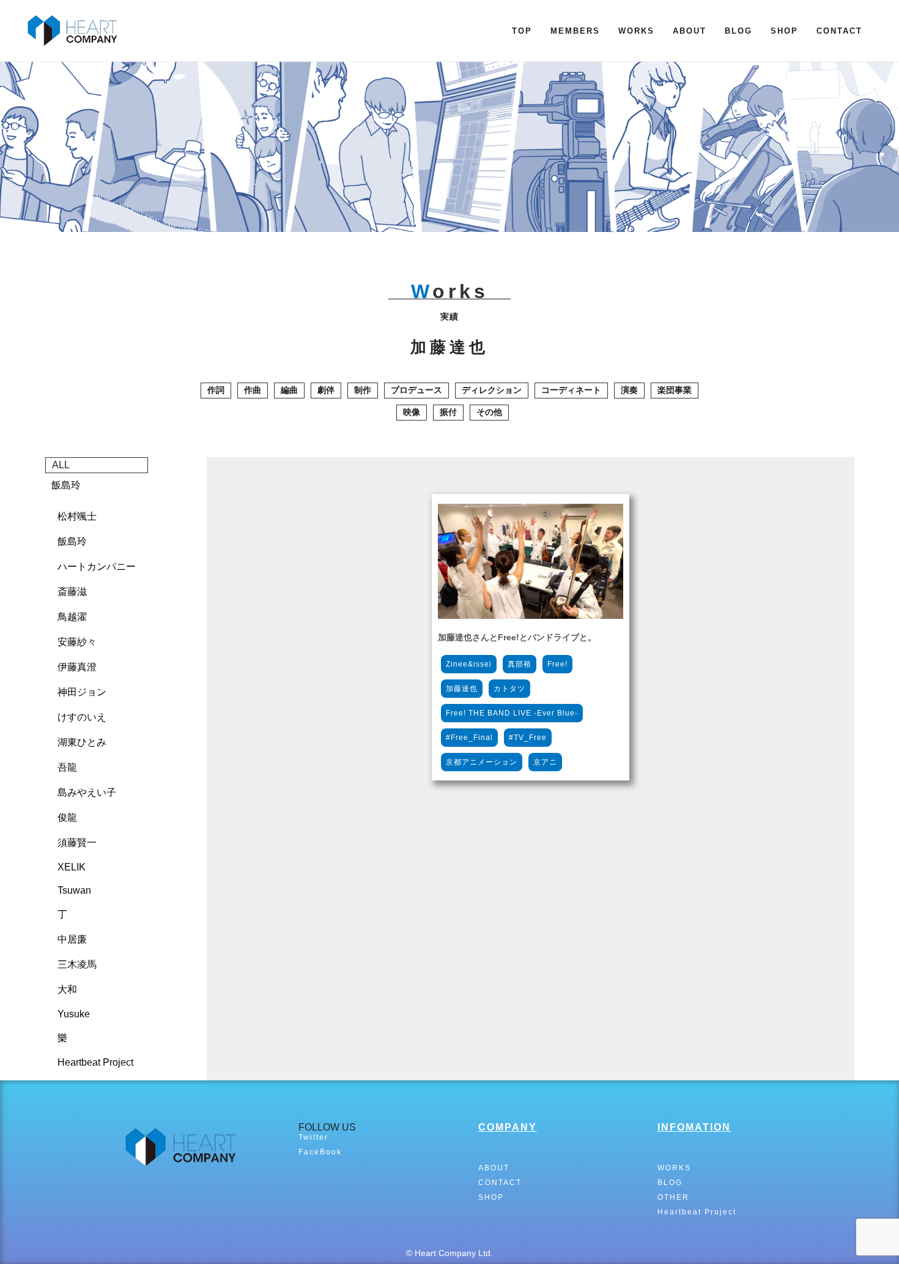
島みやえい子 (86, 792)
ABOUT (689, 31)
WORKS (636, 31)
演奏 (629, 390)
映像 (411, 412)
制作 (362, 390)
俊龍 (67, 817)
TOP (522, 31)
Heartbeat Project (95, 1062)
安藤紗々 (77, 642)
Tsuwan (74, 890)
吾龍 (67, 767)
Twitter (313, 1137)
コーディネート (571, 390)
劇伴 (326, 390)
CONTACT (839, 31)
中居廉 (72, 939)
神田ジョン (81, 692)
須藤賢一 (77, 842)
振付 (448, 412)
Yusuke (73, 1014)
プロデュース (416, 390)
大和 (67, 989)
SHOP (784, 31)
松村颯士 (77, 516)
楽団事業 (674, 390)
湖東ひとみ (81, 742)
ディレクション (492, 390)
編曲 (289, 390)
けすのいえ (81, 717)
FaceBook (320, 1152)
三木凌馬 (77, 964)
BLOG (738, 31)
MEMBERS (575, 31)
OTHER (673, 1197)
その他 (489, 412)
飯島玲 (66, 485)
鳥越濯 (72, 616)
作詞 (215, 390)
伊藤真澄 (77, 667)
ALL (61, 465)
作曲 (252, 390)
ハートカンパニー (96, 566)
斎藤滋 (72, 591)
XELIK (71, 867)
